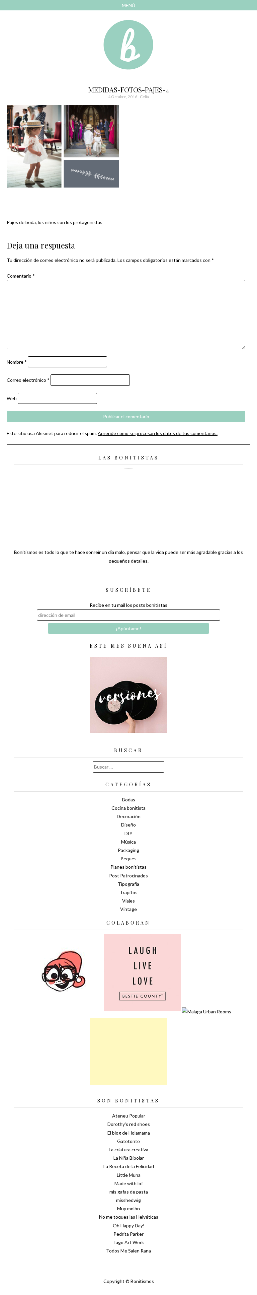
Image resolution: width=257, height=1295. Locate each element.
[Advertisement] (128, 1051)
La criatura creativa (128, 1149)
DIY (128, 833)
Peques (128, 858)
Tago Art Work (128, 1242)
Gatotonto (128, 1141)
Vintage (128, 909)
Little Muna (129, 1175)
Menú (128, 5)
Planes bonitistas (128, 867)
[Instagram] (152, 577)
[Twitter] (116, 577)
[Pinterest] (140, 577)
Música (128, 842)
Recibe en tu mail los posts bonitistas (128, 605)
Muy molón (128, 1208)
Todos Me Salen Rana (128, 1250)
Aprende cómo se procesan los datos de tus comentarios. (158, 433)
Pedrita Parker (128, 1234)
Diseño (128, 825)
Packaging (128, 850)
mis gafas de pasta (128, 1192)
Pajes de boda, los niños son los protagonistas (54, 222)
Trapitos (129, 892)
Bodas (128, 799)
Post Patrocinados (128, 875)
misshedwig (128, 1200)
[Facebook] (128, 577)
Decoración (129, 816)
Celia (144, 96)
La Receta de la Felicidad (128, 1166)
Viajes (128, 901)
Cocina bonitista (128, 808)
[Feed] (105, 577)
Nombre (17, 362)
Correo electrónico (28, 380)
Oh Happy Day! (129, 1225)
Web (12, 398)
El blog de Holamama (128, 1133)
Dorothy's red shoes (128, 1124)
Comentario (21, 276)
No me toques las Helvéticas (128, 1217)
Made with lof (128, 1183)
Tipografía (128, 884)
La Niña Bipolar (128, 1158)
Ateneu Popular (128, 1116)
